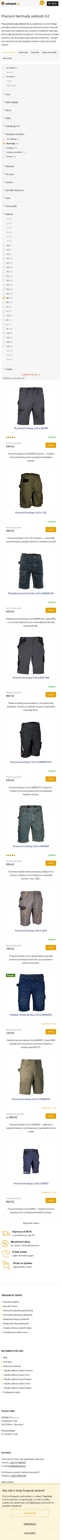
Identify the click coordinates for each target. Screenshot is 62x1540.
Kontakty (7, 1362)
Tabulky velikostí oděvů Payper (17, 1388)
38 (8, 245)
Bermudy (12, 143)
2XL (9, 333)
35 (8, 236)
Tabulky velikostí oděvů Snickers (18, 1370)
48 (9, 267)
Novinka (10, 76)
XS (8, 306)
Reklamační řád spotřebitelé (16, 1319)
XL (9, 328)
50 (9, 271)
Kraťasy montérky (15, 152)
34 (8, 232)
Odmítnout (30, 1524)
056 (9, 359)
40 (8, 249)
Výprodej (11, 85)
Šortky (10, 156)
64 (9, 302)
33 (8, 227)
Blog (5, 1357)
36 (8, 240)
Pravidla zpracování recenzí (15, 1332)
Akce (9, 72)
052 (9, 355)
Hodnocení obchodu (12, 1366)
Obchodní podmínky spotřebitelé (18, 1310)
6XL (9, 350)
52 (9, 276)
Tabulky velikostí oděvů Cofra (16, 1383)
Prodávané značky (11, 1392)
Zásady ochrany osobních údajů (17, 1328)
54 (9, 280)
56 (9, 284)
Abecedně (7, 58)
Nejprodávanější (49, 52)
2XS (9, 315)
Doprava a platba (11, 1302)
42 (8, 254)
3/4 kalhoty (12, 139)
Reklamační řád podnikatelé (16, 1323)
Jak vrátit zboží (10, 1306)
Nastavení (29, 1533)
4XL (9, 341)
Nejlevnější (23, 52)
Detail (51, 445)
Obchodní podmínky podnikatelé (17, 1315)
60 (9, 293)
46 (9, 262)
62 (9, 298)
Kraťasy (11, 147)
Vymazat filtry (30, 375)
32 (8, 223)
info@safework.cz (17, 1466)
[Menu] (52, 3)
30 (8, 219)
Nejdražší (35, 52)
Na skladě (11, 67)
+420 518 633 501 (18, 1476)
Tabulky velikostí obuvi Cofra (16, 1375)
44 (9, 258)
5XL (9, 346)
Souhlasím (30, 1513)
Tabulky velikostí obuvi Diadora (17, 1379)
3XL (9, 337)
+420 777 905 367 (18, 1462)
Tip (8, 81)
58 (9, 289)
